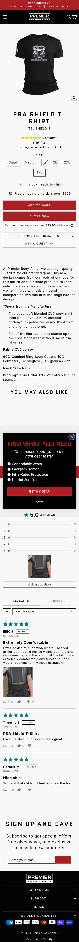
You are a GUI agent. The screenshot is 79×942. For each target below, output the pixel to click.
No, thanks (39, 501)
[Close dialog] (72, 437)
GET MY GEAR (39, 491)
